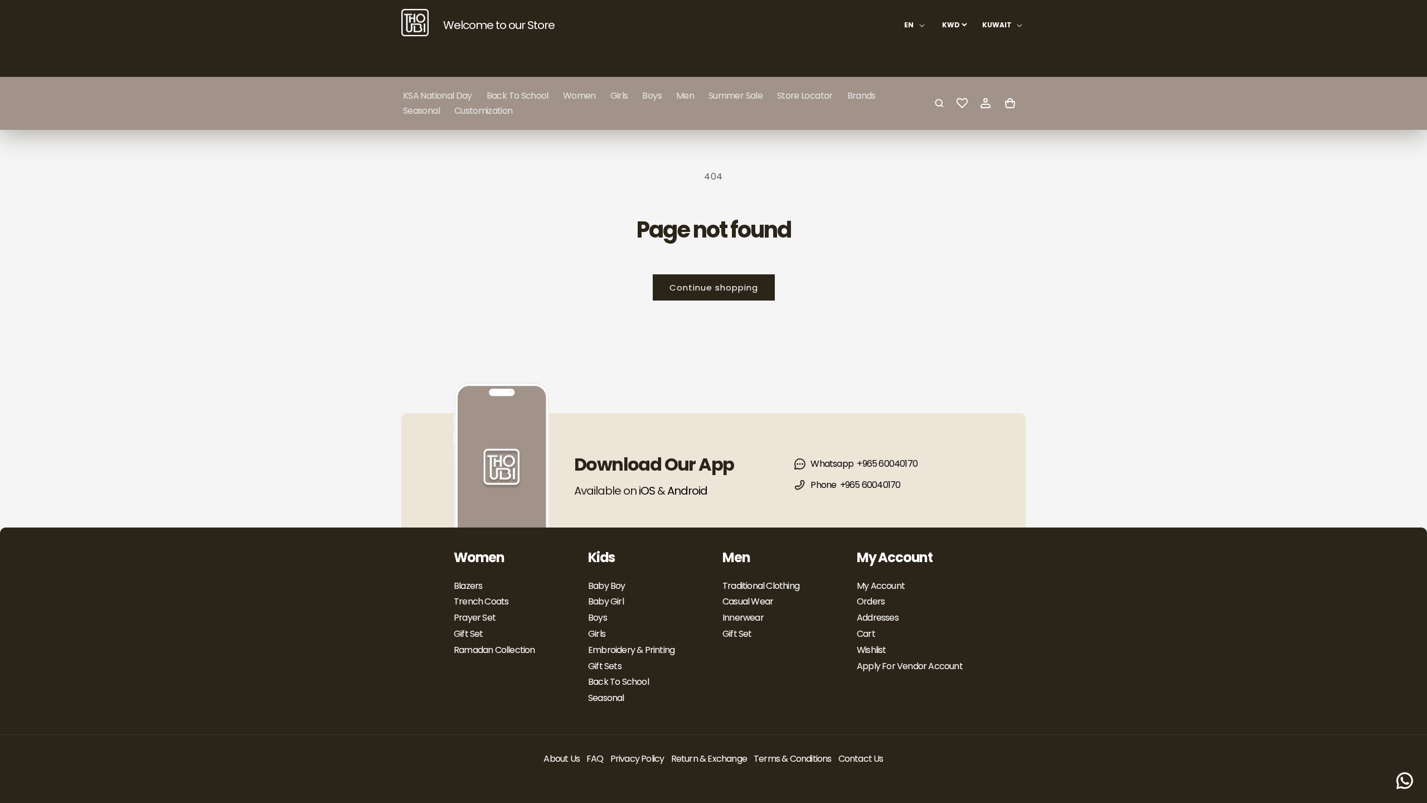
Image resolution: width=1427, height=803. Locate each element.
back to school (618, 681)
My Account (881, 585)
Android (687, 491)
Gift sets (605, 666)
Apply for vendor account (910, 666)
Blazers (468, 585)
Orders (871, 601)
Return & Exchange (709, 758)
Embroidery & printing (631, 650)
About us (561, 758)
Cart (866, 633)
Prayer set (475, 617)
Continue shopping (713, 287)
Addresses (878, 617)
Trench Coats (481, 601)
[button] (579, 95)
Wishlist (871, 650)
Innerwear (743, 617)
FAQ (595, 758)
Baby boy (606, 585)
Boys (597, 617)
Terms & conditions (793, 758)
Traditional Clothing (760, 585)
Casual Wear (747, 601)
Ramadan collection (494, 650)
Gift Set (468, 633)
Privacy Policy (637, 758)
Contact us (861, 758)
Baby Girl (606, 601)
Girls (596, 633)
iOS (647, 491)
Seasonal (606, 697)
